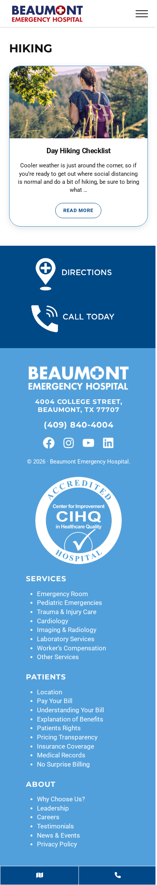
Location (49, 692)
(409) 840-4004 (79, 425)
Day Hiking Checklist (78, 151)
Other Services (58, 657)
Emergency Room (62, 594)
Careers (48, 817)
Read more (82, 211)
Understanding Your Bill (70, 710)
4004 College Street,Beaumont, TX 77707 (78, 405)
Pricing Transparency (67, 737)
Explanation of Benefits (70, 719)
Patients (46, 677)
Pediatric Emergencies (69, 602)
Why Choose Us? (61, 799)
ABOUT (41, 784)
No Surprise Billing (63, 764)
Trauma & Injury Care (66, 612)
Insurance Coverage (65, 746)
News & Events (58, 835)
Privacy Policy (57, 844)
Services (46, 578)
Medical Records (61, 755)
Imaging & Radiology (66, 630)
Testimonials (55, 826)
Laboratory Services (66, 639)
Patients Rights (59, 728)
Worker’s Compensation (71, 648)
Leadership (53, 808)
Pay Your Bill (54, 701)
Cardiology (52, 621)
